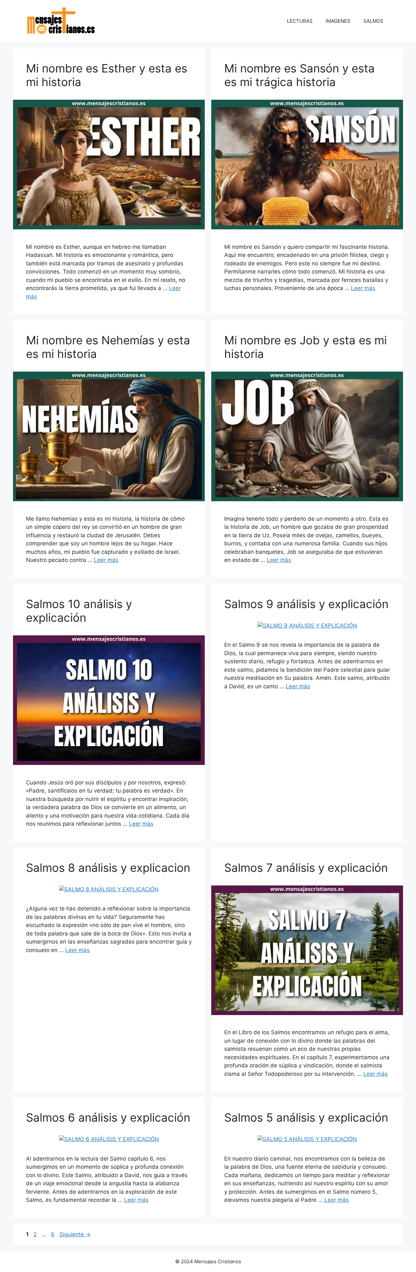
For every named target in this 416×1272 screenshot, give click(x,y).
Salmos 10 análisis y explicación (79, 610)
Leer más (363, 288)
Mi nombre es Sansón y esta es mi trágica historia (299, 75)
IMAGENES (338, 21)
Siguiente (75, 1234)
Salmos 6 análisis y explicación (108, 1117)
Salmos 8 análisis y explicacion (108, 867)
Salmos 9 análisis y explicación (306, 604)
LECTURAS (300, 21)
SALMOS (373, 21)
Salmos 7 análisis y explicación (306, 867)
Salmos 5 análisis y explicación (306, 1117)
